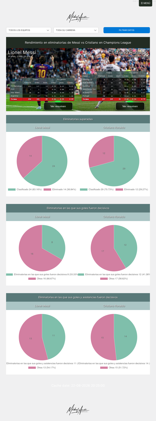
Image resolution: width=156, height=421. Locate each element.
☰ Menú (145, 3)
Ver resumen (58, 106)
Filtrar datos (126, 30)
